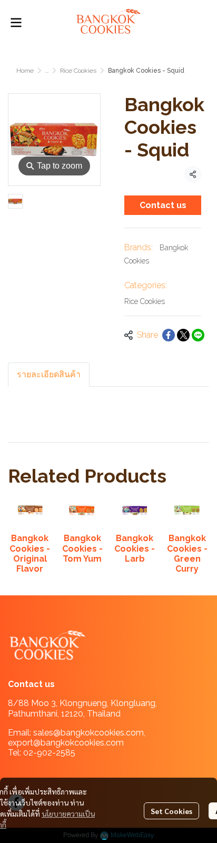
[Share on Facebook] (168, 335)
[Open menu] (15, 22)
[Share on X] (183, 335)
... (46, 70)
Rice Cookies (78, 70)
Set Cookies (171, 811)
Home (25, 70)
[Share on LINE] (198, 335)
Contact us (163, 205)
